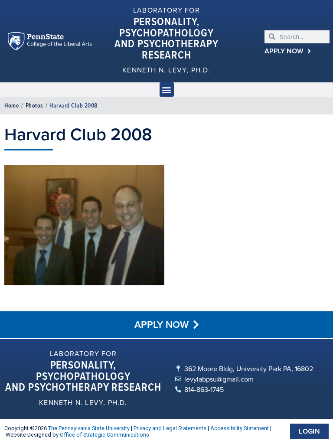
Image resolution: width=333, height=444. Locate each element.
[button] (167, 89)
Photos (34, 105)
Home (11, 105)
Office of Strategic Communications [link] (104, 434)
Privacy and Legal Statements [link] (170, 428)
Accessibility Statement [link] (239, 428)
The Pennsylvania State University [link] (89, 428)
